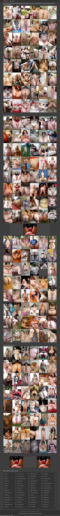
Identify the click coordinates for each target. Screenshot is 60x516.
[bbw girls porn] (52, 65)
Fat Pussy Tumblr (33, 497)
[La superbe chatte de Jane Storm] (7, 123)
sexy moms (32, 495)
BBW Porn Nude (33, 488)
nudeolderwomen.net (33, 502)
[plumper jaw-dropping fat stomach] (16, 39)
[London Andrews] (43, 92)
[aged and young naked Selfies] (25, 136)
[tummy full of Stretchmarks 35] (7, 105)
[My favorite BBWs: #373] (43, 295)
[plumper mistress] (16, 379)
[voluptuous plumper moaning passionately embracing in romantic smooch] (16, 393)
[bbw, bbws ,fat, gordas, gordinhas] (34, 176)
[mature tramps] (43, 65)
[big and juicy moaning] (16, 446)
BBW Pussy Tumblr (33, 490)
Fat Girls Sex (6, 483)
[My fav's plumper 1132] (43, 379)
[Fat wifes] (52, 39)
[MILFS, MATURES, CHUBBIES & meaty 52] (52, 269)
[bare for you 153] (25, 309)
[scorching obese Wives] (25, 242)
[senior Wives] (7, 163)
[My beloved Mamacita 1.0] (7, 282)
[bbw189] (16, 189)
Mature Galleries (33, 476)
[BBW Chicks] (16, 216)
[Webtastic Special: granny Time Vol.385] (7, 242)
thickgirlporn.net (46, 499)
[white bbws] (25, 105)
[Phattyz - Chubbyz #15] (16, 282)
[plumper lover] (25, 203)
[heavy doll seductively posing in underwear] (7, 406)
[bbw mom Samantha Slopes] (16, 366)
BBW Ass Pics (32, 485)
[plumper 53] (34, 149)
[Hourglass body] (52, 242)
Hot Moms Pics (45, 495)
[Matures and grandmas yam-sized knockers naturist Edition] (16, 242)
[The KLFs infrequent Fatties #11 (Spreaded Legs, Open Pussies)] (25, 335)
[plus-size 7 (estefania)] (34, 255)
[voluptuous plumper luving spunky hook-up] (52, 379)
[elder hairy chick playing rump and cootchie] (7, 335)
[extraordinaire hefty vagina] (52, 123)
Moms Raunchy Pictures (47, 483)
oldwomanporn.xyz (7, 497)
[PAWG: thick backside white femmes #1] (52, 322)
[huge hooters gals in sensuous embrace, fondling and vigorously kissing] (25, 216)
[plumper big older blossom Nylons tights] (43, 189)
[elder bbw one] (25, 79)
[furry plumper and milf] (34, 242)
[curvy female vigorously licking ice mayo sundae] (34, 123)
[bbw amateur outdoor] (25, 282)
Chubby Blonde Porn (33, 492)
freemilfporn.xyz (20, 474)
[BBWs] (16, 65)
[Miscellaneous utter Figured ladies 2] (25, 419)
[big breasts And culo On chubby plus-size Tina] (16, 203)
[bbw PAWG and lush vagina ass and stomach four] (52, 189)
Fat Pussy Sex (32, 504)
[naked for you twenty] (34, 203)
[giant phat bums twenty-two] (25, 433)
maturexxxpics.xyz (20, 499)
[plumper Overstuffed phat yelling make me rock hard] (52, 335)
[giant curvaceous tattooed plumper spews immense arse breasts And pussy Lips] (25, 366)
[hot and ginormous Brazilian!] (43, 433)
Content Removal (25, 513)
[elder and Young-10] (16, 406)
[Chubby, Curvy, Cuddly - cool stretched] (7, 65)
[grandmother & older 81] (16, 295)
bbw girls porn (6, 481)
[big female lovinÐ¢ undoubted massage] (43, 12)
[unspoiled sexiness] (7, 52)
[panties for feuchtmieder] (52, 136)
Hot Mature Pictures (46, 478)
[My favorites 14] (43, 366)
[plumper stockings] (25, 353)
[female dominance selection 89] (34, 295)
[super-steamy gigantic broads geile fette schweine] (7, 419)
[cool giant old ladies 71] (7, 269)
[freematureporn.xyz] (16, 335)
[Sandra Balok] (34, 136)
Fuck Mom (45, 476)
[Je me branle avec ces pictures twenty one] (7, 12)
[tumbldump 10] (7, 309)
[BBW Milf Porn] (43, 269)
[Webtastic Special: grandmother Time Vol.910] (16, 433)
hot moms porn (32, 499)
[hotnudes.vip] (16, 136)
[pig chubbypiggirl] (43, 406)
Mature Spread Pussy (34, 481)
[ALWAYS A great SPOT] (16, 79)
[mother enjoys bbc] (25, 322)
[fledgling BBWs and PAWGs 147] (16, 353)
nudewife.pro (32, 478)
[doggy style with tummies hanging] (25, 189)
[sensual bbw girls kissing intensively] (52, 12)
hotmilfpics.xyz (19, 490)
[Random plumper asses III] (34, 353)
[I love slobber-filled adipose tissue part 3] (52, 282)
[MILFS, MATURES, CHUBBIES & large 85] (43, 136)
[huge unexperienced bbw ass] (52, 79)
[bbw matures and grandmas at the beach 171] (7, 446)
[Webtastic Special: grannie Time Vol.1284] (16, 149)
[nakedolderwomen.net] (7, 203)
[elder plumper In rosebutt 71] (52, 149)
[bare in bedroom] (34, 282)
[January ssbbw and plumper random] (7, 393)
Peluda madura (45, 497)
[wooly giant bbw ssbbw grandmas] (52, 105)
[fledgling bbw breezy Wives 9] (52, 366)
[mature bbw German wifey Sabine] (25, 149)
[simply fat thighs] (43, 353)
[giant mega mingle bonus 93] (16, 322)
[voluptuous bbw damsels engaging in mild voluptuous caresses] (52, 419)
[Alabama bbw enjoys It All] (52, 353)
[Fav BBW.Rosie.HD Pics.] (34, 216)
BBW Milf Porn (6, 490)
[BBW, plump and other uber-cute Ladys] (34, 25)
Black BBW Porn (20, 497)
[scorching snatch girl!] (7, 379)
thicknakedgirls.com (46, 490)
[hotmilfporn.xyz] (7, 322)
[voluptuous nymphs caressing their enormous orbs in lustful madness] (25, 446)
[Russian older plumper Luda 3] (7, 79)
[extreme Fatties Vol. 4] (52, 255)
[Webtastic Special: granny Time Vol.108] (25, 39)
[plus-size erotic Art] (25, 393)
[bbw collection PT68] (7, 255)
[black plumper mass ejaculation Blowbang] (7, 433)
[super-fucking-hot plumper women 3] (7, 149)
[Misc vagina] (25, 406)
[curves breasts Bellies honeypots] (43, 446)
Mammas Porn (19, 483)
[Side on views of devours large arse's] (34, 269)
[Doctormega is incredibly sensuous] (43, 216)
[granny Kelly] (52, 25)
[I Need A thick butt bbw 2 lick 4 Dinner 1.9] (43, 105)
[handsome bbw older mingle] (25, 163)
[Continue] (7, 39)
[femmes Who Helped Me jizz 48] (34, 12)
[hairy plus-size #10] (52, 163)
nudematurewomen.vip (8, 504)
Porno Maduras (32, 506)
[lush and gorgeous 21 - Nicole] (34, 433)
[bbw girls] (52, 52)
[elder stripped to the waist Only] (16, 52)
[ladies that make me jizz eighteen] (16, 419)
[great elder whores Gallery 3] (34, 419)
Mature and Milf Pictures (47, 488)
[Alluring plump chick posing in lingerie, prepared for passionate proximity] (16, 309)
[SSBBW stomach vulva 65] (25, 52)
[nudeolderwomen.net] (7, 176)
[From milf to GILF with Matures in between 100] (25, 255)
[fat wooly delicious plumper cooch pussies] (43, 39)
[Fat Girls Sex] (16, 105)
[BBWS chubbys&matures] (43, 123)
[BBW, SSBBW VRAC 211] (43, 309)
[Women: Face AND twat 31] (7, 25)
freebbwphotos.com (7, 499)
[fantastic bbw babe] (34, 189)
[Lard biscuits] (43, 393)
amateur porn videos (3, 515)
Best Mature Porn (46, 502)
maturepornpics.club (7, 492)
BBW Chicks (6, 485)
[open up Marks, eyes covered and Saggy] (52, 203)
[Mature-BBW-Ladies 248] (34, 79)
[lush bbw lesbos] (7, 366)
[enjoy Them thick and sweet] (34, 379)
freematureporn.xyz (20, 485)
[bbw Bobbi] (43, 176)
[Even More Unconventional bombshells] (43, 163)
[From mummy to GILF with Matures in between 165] (34, 322)
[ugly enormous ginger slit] (52, 446)
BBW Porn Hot (6, 502)
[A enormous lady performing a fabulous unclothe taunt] (7, 189)
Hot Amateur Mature (46, 485)
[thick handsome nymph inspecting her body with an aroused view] (43, 335)
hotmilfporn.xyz (20, 506)
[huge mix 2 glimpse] (43, 282)
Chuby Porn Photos (20, 476)
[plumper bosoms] (16, 269)
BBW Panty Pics (20, 481)
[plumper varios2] (25, 379)
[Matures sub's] (16, 25)
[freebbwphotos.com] (52, 295)
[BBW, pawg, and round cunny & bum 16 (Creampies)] (16, 123)
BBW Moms (6, 478)
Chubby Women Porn (20, 492)
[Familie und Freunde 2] (7, 353)
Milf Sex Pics (45, 481)
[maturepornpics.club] (52, 176)
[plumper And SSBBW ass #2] (43, 322)
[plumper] (25, 269)
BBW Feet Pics (19, 502)
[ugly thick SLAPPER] (34, 393)
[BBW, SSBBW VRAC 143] (16, 176)
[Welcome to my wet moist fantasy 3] (34, 366)
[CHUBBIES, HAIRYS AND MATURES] (34, 309)
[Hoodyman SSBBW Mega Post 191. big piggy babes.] (52, 393)
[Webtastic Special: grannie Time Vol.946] (52, 92)
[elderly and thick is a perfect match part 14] (25, 65)
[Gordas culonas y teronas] (34, 163)
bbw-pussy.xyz (46, 504)
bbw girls (5, 474)
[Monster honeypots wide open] (34, 39)
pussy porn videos (10, 515)
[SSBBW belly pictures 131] (52, 216)
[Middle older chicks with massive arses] (43, 203)
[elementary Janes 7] (7, 216)
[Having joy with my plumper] (16, 92)
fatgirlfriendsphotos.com (21, 478)
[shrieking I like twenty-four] (25, 12)
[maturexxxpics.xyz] (7, 295)
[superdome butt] (34, 335)
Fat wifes (5, 488)
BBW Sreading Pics (33, 474)
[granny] (25, 25)
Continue (5, 476)
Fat (6, 1)
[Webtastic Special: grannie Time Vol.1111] (43, 419)
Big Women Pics (20, 488)
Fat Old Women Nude (20, 495)
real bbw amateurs (20, 504)
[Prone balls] (34, 65)
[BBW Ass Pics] (16, 255)
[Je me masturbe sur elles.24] (34, 52)
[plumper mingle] (34, 92)
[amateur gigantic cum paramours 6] (25, 176)
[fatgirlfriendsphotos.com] (7, 92)
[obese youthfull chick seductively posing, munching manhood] (16, 12)
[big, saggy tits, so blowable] (25, 295)
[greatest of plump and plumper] (34, 446)
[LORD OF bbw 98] (25, 123)
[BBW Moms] (43, 149)
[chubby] (16, 163)
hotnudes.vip (6, 506)
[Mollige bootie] (25, 92)
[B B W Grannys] (43, 242)
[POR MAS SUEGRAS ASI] (43, 79)
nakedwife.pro (45, 506)
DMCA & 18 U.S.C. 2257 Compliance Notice (35, 513)
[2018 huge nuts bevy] (7, 136)
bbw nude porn (45, 474)
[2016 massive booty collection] (52, 309)
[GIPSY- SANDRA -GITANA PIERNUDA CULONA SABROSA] (52, 433)
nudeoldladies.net (46, 492)
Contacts (20, 513)
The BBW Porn (6, 495)
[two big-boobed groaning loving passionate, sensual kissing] (52, 406)
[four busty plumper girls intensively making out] (43, 25)
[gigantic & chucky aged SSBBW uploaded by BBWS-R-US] (34, 406)
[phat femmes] (34, 105)
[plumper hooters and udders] (43, 52)
